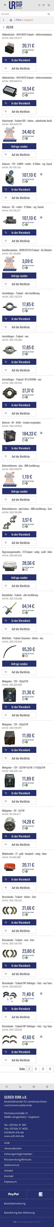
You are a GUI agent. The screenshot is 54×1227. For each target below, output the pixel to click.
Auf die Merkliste (21, 68)
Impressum (10, 1181)
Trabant (28, 20)
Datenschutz (11, 1165)
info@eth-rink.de (14, 1132)
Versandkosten (13, 1148)
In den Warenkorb (20, 60)
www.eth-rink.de (14, 1136)
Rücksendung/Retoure (17, 1159)
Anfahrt (8, 1170)
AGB (7, 1142)
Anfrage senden (19, 146)
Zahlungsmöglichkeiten (18, 1154)
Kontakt (8, 1176)
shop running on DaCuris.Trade (28, 1222)
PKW (18, 20)
